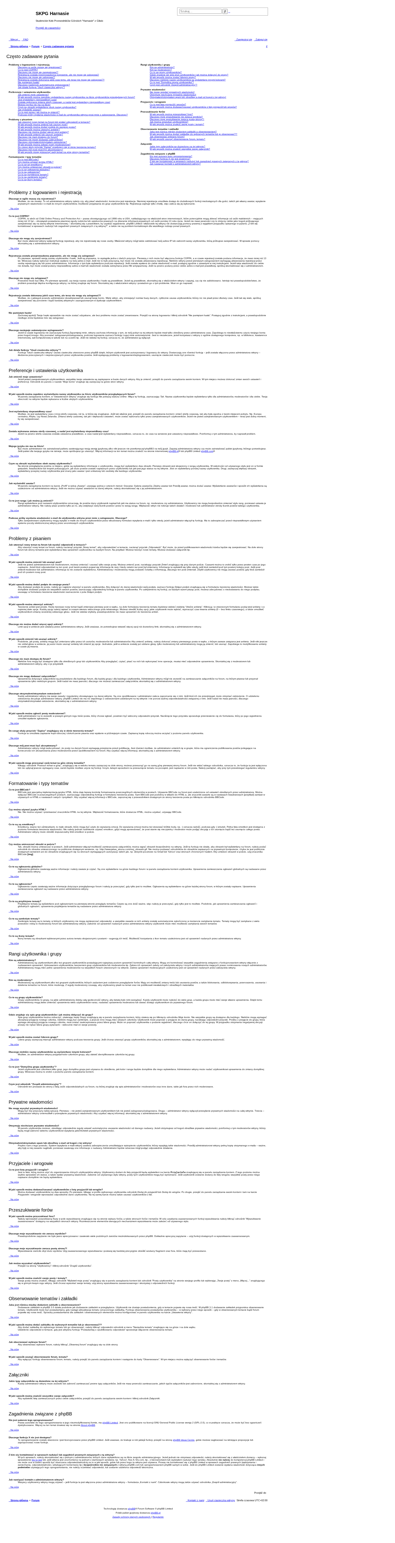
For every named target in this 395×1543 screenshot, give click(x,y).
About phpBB (88, 1425)
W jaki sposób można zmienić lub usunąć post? (43, 124)
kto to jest (37, 1460)
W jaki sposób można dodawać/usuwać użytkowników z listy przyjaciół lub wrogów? (193, 107)
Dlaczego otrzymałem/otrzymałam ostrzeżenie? (42, 142)
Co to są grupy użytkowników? (166, 72)
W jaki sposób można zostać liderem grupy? (173, 77)
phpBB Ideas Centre (184, 1440)
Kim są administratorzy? (162, 67)
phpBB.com (207, 451)
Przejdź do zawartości (48, 27)
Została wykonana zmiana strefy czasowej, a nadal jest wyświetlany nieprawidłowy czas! (64, 102)
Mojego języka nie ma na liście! (34, 104)
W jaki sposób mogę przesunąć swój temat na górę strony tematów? (54, 152)
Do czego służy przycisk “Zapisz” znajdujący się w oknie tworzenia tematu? (57, 147)
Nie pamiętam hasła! (28, 82)
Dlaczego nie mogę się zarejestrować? (38, 72)
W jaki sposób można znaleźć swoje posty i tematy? (177, 124)
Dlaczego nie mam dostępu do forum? (38, 137)
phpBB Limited (110, 1422)
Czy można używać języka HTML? (35, 162)
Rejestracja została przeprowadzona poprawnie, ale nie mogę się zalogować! (58, 74)
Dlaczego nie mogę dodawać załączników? (40, 139)
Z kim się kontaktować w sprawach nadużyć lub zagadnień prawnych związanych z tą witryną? (199, 161)
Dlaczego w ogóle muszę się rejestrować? (40, 67)
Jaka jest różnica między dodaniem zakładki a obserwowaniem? (183, 131)
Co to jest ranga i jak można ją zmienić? (39, 112)
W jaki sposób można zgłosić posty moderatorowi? (44, 144)
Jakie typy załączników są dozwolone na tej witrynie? (177, 146)
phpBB (131, 1508)
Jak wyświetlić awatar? (29, 109)
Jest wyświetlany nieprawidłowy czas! (37, 99)
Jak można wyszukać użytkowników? (169, 122)
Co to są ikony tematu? (30, 179)
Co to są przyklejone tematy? (33, 174)
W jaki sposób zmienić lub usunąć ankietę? (40, 134)
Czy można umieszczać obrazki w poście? (40, 167)
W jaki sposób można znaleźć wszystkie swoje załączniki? (180, 149)
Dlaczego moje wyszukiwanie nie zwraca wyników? (176, 116)
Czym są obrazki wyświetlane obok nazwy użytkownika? (47, 107)
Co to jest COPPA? (28, 69)
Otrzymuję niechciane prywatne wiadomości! (173, 94)
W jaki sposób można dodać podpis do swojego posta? (47, 127)
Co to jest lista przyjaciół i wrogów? (168, 104)
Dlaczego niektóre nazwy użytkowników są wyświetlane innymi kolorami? (188, 80)
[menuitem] (24, 39)
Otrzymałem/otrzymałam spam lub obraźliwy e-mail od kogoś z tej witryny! (188, 97)
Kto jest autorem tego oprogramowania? (171, 156)
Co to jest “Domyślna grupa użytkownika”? (172, 82)
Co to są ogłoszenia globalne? (34, 169)
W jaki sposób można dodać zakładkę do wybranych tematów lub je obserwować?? (193, 134)
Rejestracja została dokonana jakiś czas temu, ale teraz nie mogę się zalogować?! (61, 80)
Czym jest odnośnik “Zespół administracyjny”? (173, 85)
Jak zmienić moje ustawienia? (33, 94)
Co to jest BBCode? (28, 159)
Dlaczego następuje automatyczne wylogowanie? (44, 85)
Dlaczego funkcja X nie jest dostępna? (170, 158)
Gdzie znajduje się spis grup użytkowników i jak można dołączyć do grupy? (189, 74)
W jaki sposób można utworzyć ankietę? (39, 129)
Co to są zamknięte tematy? (32, 177)
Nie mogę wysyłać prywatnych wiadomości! (172, 92)
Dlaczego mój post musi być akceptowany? (40, 149)
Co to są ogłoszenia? (29, 172)
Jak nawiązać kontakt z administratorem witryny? (175, 164)
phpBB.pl (174, 451)
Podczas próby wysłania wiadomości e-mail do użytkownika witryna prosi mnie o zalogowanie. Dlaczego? (73, 114)
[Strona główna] (22, 20)
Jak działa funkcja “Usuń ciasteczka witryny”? (41, 87)
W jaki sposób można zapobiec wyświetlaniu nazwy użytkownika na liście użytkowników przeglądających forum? (76, 97)
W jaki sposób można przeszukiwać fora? (171, 114)
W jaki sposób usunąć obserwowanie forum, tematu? (177, 139)
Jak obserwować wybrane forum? (167, 136)
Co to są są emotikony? (30, 164)
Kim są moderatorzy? (161, 69)
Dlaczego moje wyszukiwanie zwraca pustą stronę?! (177, 119)
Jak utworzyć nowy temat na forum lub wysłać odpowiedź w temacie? (54, 122)
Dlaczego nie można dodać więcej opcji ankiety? (43, 132)
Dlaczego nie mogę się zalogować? (36, 77)
